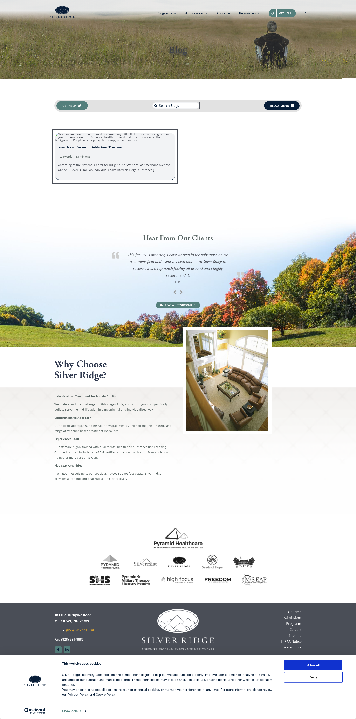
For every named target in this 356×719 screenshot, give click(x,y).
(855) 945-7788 (77, 630)
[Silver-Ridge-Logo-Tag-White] (178, 610)
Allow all (313, 665)
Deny (313, 677)
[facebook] (58, 649)
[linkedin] (67, 649)
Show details (71, 711)
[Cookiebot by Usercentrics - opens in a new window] (35, 711)
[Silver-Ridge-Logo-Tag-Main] (62, 7)
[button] (306, 13)
